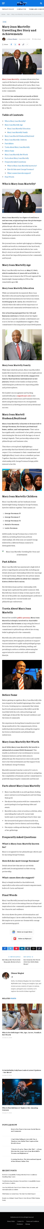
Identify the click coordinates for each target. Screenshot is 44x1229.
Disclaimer (20, 1224)
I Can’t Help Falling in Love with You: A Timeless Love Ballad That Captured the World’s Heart (24, 1141)
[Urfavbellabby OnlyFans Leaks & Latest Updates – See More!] (22, 1054)
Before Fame (9, 151)
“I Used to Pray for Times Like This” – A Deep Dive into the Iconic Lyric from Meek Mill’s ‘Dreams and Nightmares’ (26, 1151)
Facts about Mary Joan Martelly (17, 158)
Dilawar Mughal (12, 39)
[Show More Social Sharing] (27, 44)
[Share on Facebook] (11, 44)
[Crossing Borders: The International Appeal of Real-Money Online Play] (5, 1161)
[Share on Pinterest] (19, 44)
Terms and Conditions (32, 1221)
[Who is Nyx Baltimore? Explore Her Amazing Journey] (22, 1092)
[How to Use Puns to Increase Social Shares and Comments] (5, 1131)
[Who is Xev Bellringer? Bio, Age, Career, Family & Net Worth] (22, 1017)
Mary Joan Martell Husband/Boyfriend (19, 136)
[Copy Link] (23, 44)
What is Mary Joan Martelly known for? (22, 165)
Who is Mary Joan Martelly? (15, 121)
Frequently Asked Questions (15, 162)
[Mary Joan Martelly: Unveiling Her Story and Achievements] (22, 61)
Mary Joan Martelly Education (18, 128)
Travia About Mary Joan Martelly (17, 147)
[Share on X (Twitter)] (15, 44)
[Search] (41, 3)
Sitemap (27, 1224)
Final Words (9, 177)
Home (3, 14)
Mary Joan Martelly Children (16, 140)
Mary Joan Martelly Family (17, 132)
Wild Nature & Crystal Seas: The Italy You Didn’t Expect (19, 1194)
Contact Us (21, 9)
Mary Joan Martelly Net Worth (16, 154)
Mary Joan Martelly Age (14, 125)
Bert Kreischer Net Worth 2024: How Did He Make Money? (32, 962)
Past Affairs (9, 143)
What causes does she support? (19, 173)
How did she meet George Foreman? (20, 169)
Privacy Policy (8, 9)
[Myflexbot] (22, 3)
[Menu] (3, 3)
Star (8, 14)
